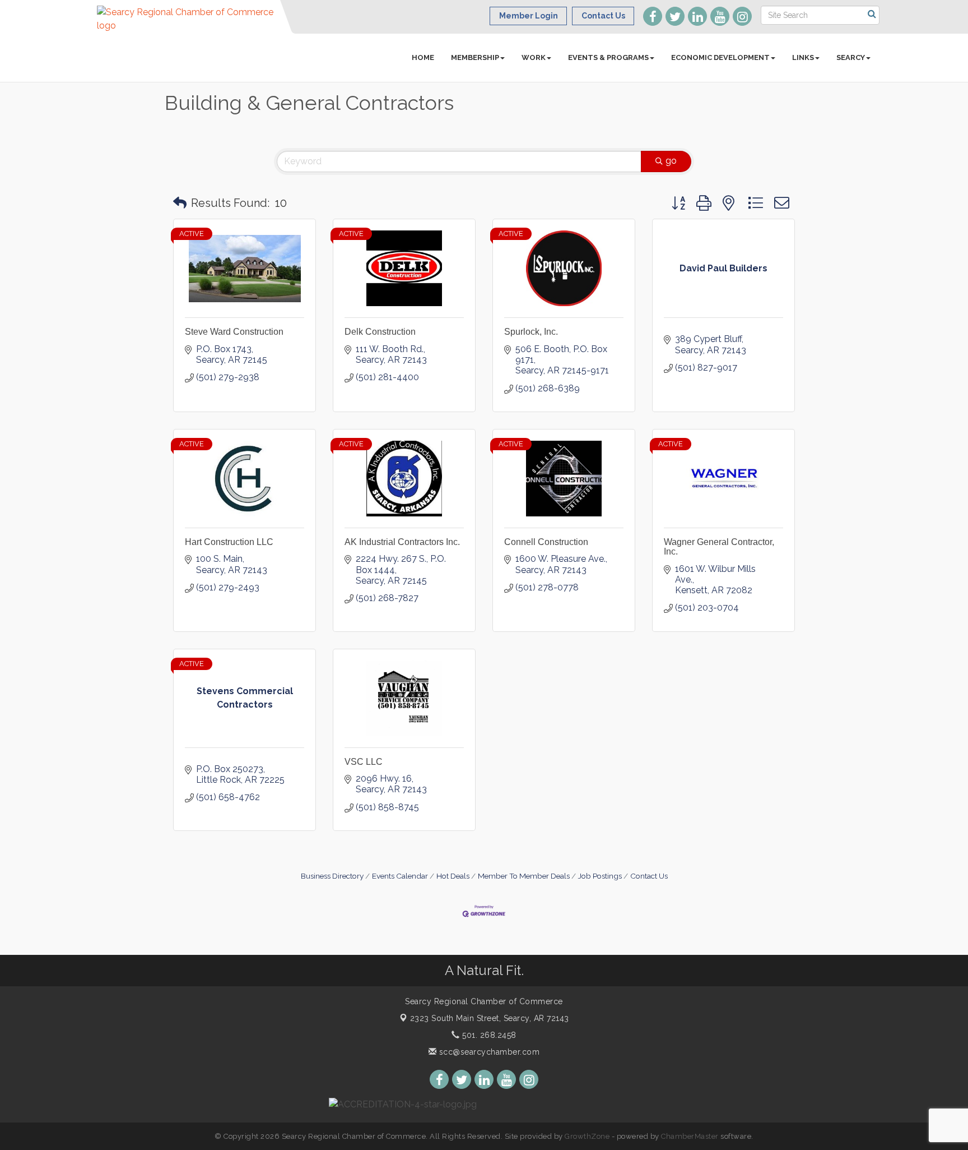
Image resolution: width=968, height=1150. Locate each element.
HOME (423, 57)
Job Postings (600, 875)
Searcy (850, 57)
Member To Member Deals (524, 875)
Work (534, 57)
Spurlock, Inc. (531, 331)
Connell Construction (546, 542)
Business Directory (332, 875)
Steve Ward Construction (234, 331)
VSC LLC (364, 761)
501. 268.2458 (488, 1035)
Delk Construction (380, 331)
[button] (180, 203)
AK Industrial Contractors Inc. (402, 542)
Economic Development (720, 57)
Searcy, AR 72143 (489, 1018)
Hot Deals (452, 875)
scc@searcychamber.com (487, 1051)
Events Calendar (400, 875)
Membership (475, 57)
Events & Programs (608, 57)
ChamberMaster (690, 1136)
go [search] (671, 160)
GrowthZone (587, 1136)
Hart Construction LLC (229, 542)
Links (803, 57)
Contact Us (649, 875)
